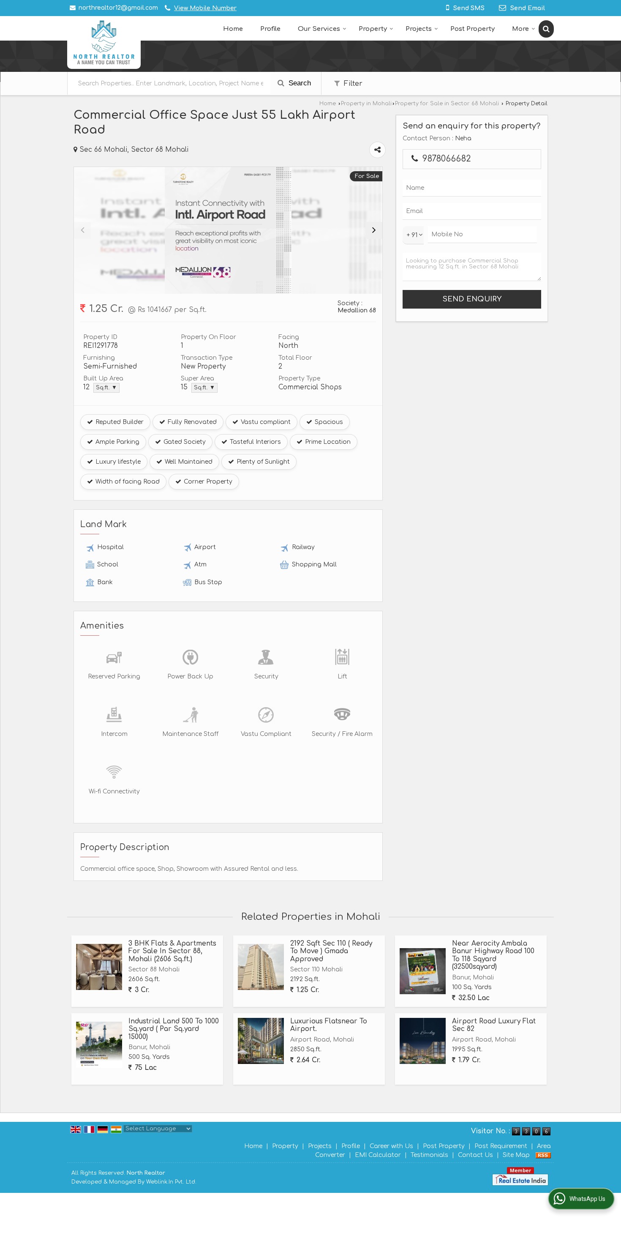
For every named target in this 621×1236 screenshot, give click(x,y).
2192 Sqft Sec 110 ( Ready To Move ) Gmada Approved (331, 951)
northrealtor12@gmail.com (118, 8)
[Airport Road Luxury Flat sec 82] (423, 1041)
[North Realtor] (104, 42)
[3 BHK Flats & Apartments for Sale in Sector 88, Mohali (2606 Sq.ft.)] (99, 967)
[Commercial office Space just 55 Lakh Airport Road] (228, 230)
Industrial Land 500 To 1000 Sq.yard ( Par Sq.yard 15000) (173, 1029)
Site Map (516, 1155)
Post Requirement (500, 1146)
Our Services (319, 29)
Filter (352, 83)
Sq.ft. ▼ (106, 388)
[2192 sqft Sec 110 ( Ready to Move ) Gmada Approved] (261, 967)
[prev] (82, 230)
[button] (205, 8)
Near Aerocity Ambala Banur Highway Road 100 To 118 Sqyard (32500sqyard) (493, 955)
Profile (270, 29)
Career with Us (391, 1146)
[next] (373, 230)
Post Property (472, 29)
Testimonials (429, 1155)
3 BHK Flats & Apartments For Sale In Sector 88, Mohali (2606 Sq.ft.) (172, 951)
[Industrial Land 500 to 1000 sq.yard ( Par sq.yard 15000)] (99, 1045)
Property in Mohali (366, 104)
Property (373, 29)
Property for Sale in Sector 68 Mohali (447, 104)
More (520, 29)
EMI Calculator (378, 1155)
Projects (419, 29)
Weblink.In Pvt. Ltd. (171, 1182)
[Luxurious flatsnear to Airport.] (261, 1041)
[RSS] (543, 1155)
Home (233, 29)
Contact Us (475, 1155)
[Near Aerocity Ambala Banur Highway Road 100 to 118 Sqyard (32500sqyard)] (423, 971)
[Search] (546, 29)
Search (298, 83)
